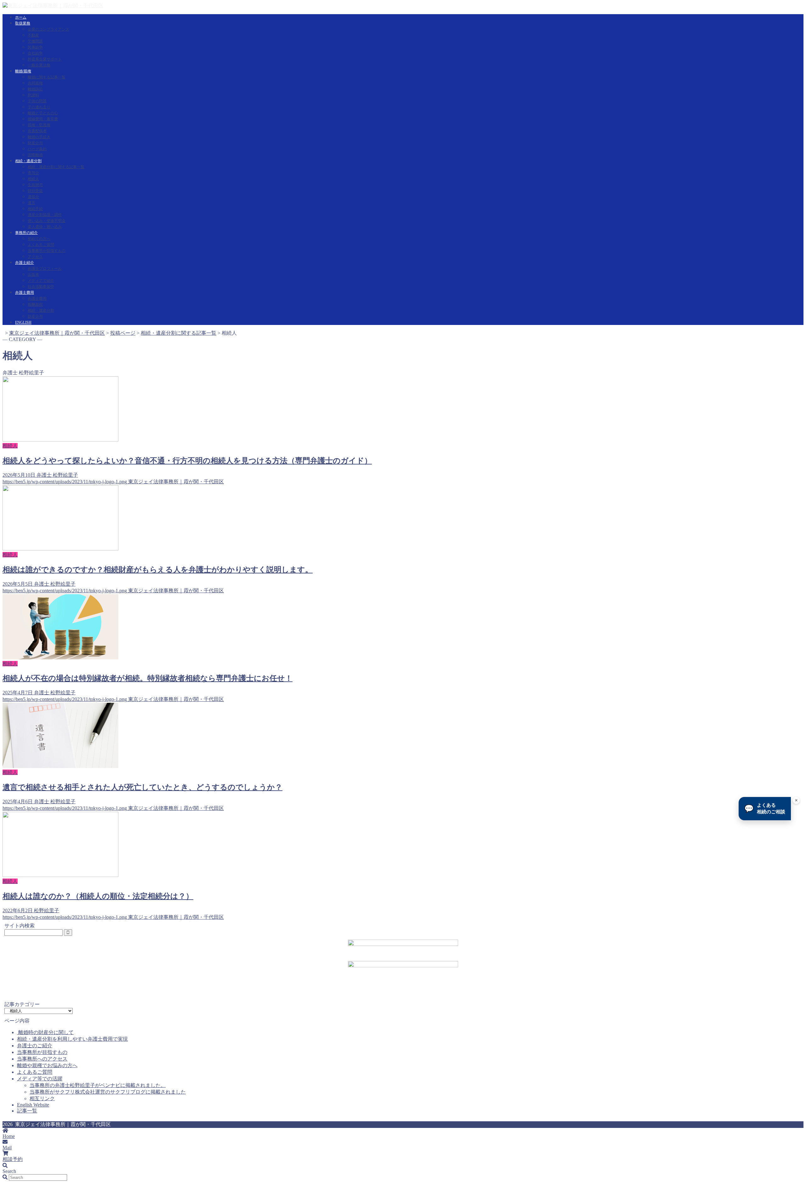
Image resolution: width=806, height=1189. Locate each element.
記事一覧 (27, 1110)
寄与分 (33, 173)
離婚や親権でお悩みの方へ (47, 1065)
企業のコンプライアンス (48, 29)
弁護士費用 (24, 292)
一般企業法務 (39, 65)
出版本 (33, 274)
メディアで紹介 (41, 280)
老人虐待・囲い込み (45, 227)
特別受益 (35, 191)
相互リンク (42, 1098)
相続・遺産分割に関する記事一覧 (56, 167)
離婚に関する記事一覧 (46, 77)
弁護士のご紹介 (34, 1045)
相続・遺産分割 (28, 161)
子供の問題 (37, 101)
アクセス (35, 256)
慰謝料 (33, 95)
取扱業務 (22, 23)
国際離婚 (35, 155)
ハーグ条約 (37, 149)
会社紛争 (35, 53)
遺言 (31, 203)
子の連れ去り (39, 107)
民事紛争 (35, 47)
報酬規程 (35, 304)
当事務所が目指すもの (46, 250)
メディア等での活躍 (39, 1078)
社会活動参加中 (41, 286)
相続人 (33, 179)
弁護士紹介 (24, 262)
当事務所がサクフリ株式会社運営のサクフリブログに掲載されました (108, 1092)
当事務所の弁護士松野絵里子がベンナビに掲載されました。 (98, 1085)
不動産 (33, 35)
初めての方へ (39, 238)
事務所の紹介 (26, 232)
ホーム (20, 17)
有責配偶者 (37, 131)
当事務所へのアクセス (42, 1058)
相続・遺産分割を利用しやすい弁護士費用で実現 (72, 1039)
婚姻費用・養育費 (43, 119)
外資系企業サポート (45, 59)
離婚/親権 (23, 71)
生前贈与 (35, 185)
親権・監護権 (39, 125)
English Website (33, 1104)
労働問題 (35, 41)
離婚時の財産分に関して (45, 1032)
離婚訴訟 (35, 89)
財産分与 (35, 143)
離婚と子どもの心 (43, 113)
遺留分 (33, 197)
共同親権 (35, 83)
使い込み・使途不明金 (46, 221)
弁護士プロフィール (45, 268)
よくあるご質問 (41, 244)
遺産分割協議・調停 (45, 215)
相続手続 (35, 209)
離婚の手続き (39, 137)
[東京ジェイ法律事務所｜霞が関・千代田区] (53, 5)
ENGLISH (23, 322)
